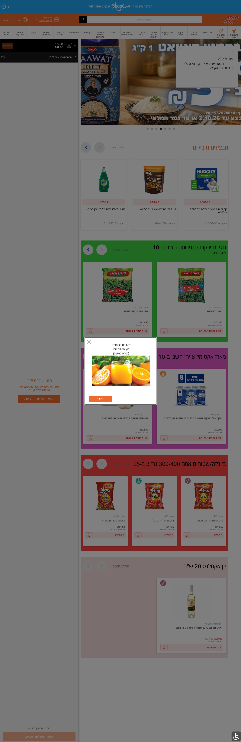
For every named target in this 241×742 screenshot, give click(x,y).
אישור (100, 399)
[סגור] (89, 342)
